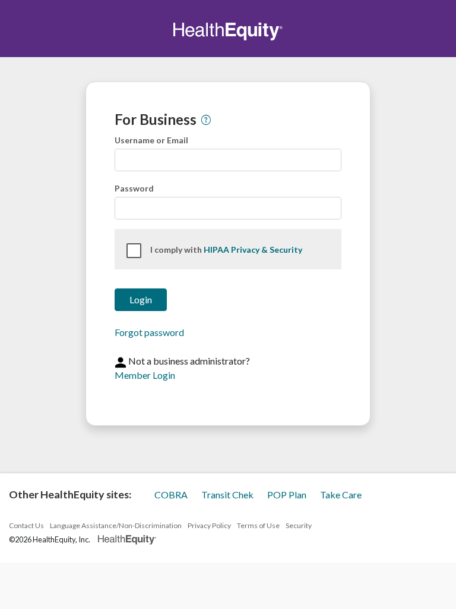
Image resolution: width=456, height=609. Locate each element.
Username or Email (151, 140)
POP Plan (287, 494)
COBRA (171, 494)
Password (134, 188)
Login (140, 299)
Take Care (341, 494)
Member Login (145, 375)
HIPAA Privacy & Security (253, 249)
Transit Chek (228, 494)
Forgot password (149, 332)
